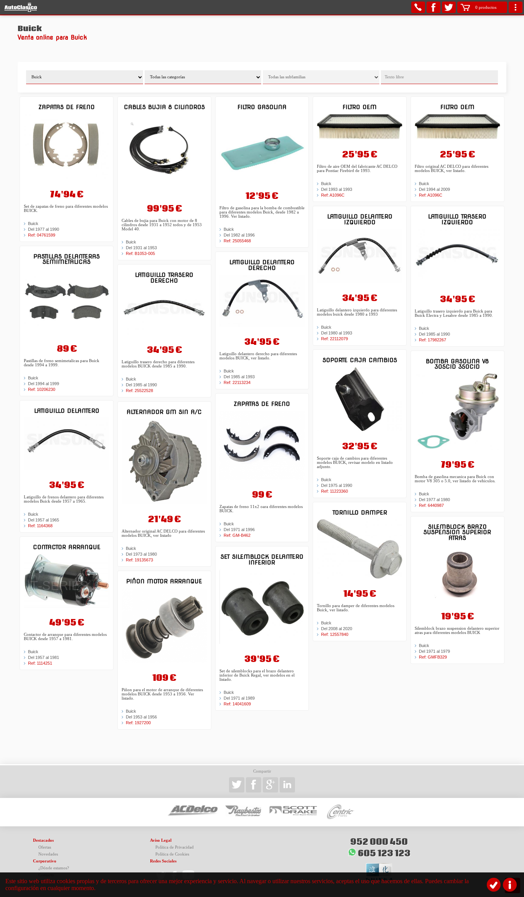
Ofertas (44, 847)
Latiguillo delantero (66, 410)
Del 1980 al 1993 (336, 333)
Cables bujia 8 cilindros (164, 107)
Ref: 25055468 (237, 240)
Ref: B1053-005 (140, 253)
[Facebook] (433, 7)
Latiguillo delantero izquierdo (359, 219)
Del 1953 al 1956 (141, 717)
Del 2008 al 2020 (336, 628)
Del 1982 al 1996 (239, 235)
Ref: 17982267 (432, 340)
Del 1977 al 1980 (434, 499)
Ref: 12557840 (334, 634)
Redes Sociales (163, 861)
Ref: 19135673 (139, 560)
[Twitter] (449, 7)
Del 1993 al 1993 (336, 189)
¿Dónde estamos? (53, 868)
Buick (33, 223)
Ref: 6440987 (431, 505)
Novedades (48, 854)
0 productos (485, 7)
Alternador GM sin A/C (164, 412)
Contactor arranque (67, 547)
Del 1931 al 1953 (141, 247)
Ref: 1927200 (138, 722)
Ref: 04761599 (41, 235)
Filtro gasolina (262, 107)
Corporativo (44, 861)
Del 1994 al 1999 (43, 383)
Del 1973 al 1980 (141, 554)
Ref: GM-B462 (237, 535)
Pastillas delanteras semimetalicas (66, 259)
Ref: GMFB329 (433, 657)
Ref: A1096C (332, 195)
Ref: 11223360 (334, 491)
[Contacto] (418, 7)
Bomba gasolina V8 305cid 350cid (457, 364)
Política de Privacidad (174, 847)
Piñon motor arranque (164, 581)
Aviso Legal (160, 840)
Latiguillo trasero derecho (164, 277)
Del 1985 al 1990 (141, 384)
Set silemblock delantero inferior (262, 559)
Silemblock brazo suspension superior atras (457, 532)
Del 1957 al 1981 (43, 657)
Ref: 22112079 (334, 338)
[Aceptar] (494, 885)
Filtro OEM (360, 107)
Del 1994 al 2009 (434, 189)
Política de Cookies (172, 854)
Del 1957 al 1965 (43, 520)
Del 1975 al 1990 (336, 485)
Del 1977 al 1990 (43, 229)
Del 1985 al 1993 (239, 376)
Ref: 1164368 (40, 525)
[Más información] (510, 885)
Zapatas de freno (66, 107)
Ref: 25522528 (139, 390)
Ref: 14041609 (237, 704)
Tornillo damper (360, 512)
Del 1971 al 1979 (434, 651)
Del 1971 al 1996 (239, 529)
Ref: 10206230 (41, 389)
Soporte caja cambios (360, 360)
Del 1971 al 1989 (239, 698)
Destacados (43, 840)
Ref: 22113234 (237, 382)
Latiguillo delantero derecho (262, 265)
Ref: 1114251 (40, 663)
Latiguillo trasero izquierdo (457, 219)
